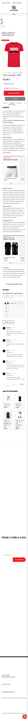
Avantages (5, 103)
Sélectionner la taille (9, 83)
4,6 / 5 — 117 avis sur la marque (15, 72)
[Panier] (2, 26)
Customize (15, 98)
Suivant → (22, 385)
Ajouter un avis (8, 322)
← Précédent (6, 385)
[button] (14, 14)
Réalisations (19, 103)
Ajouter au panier (14, 93)
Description (11, 103)
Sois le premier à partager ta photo (14, 284)
